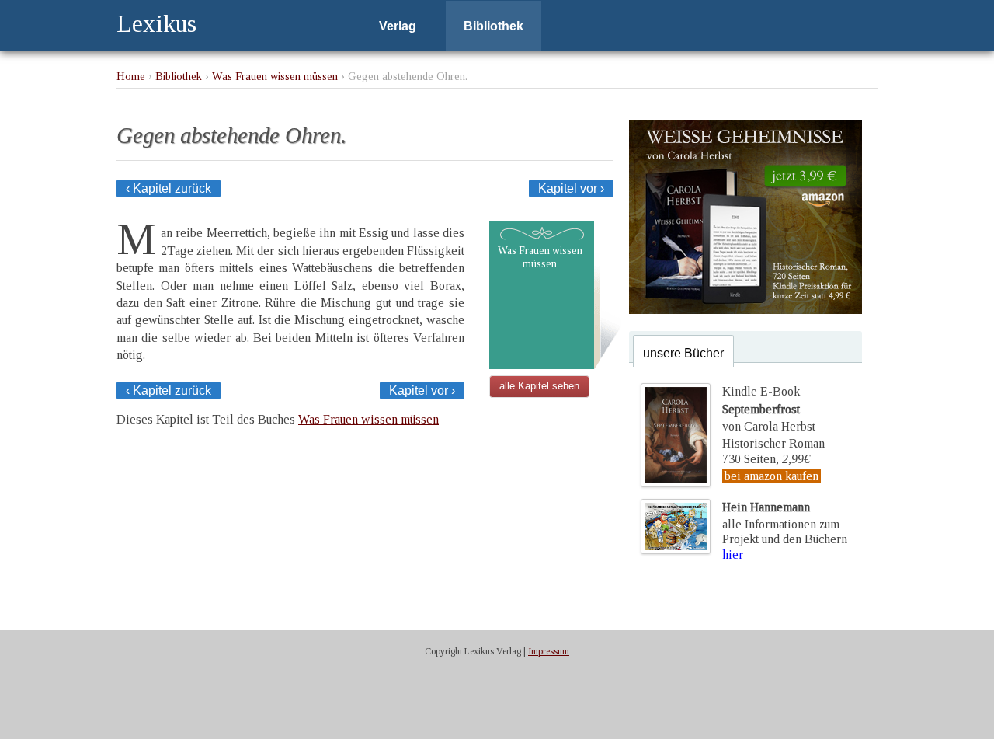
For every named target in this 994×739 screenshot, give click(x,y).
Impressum (548, 651)
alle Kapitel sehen (539, 386)
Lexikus (156, 23)
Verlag (397, 26)
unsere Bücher (683, 353)
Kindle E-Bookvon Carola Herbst (768, 409)
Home (130, 76)
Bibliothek (493, 26)
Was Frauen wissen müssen (275, 76)
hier (732, 554)
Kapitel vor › (571, 188)
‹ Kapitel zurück (168, 188)
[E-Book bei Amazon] (745, 309)
